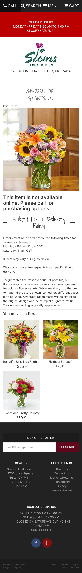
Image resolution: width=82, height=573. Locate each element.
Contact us (61, 473)
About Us (61, 469)
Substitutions (61, 482)
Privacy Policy (17, 567)
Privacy (61, 486)
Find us (19, 486)
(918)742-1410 (20, 482)
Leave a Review (61, 490)
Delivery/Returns (61, 477)
